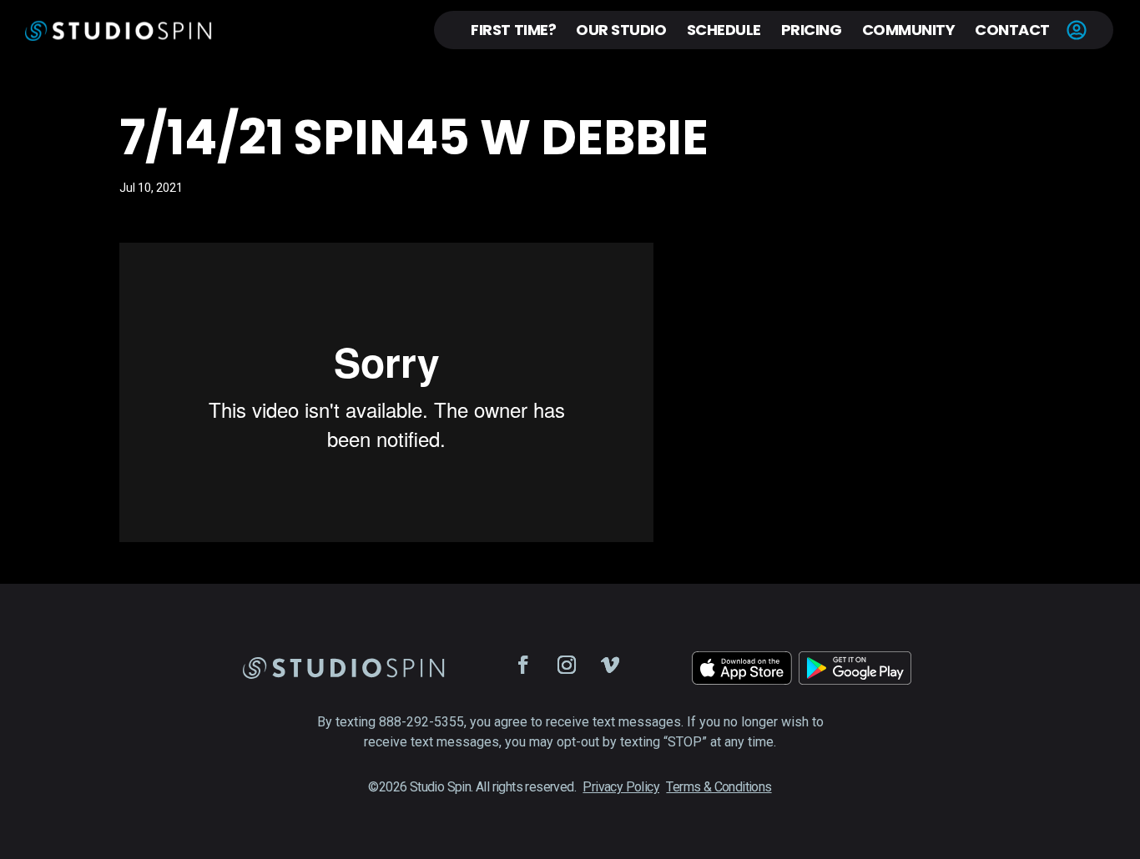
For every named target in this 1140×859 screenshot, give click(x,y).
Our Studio (621, 29)
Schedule (724, 29)
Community (909, 29)
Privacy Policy (621, 787)
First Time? (513, 29)
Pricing (811, 29)
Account (1077, 30)
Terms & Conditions (718, 787)
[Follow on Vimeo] (610, 664)
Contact (1012, 29)
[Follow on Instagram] (566, 664)
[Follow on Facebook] (523, 664)
